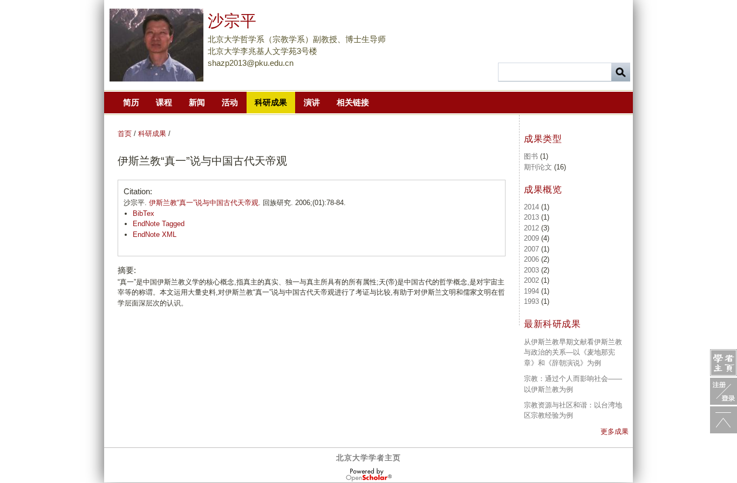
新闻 (197, 102)
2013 (531, 217)
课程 (164, 102)
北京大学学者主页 (368, 457)
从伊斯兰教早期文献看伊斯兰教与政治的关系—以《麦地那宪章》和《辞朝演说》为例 (573, 352)
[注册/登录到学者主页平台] (723, 391)
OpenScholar (369, 475)
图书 (531, 156)
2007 (531, 249)
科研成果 (271, 102)
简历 (131, 102)
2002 (531, 280)
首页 (125, 134)
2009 (531, 238)
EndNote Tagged (159, 224)
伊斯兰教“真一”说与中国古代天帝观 (203, 203)
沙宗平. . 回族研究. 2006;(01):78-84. (235, 203)
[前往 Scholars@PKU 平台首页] (723, 362)
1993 (531, 301)
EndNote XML (154, 234)
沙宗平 (232, 21)
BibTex (143, 213)
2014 (531, 207)
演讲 (312, 102)
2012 (531, 228)
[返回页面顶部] (723, 419)
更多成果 (614, 431)
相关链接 (353, 102)
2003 (531, 270)
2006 (531, 259)
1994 (531, 291)
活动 (230, 102)
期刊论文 (538, 167)
